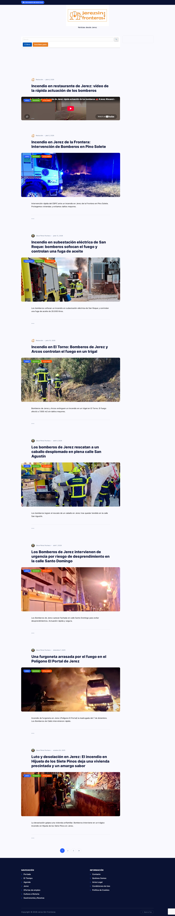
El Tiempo (28, 878)
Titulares (47, 100)
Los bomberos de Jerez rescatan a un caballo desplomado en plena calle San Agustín (66, 451)
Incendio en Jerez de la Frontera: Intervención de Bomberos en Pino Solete (68, 144)
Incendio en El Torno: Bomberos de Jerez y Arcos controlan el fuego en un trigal (69, 349)
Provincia (29, 261)
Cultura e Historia (31, 894)
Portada (27, 874)
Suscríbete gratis (40, 44)
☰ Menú (27, 44)
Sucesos (36, 100)
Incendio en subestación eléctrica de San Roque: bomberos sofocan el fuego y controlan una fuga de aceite (68, 246)
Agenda (27, 882)
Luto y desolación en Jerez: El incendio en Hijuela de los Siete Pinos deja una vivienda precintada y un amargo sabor (70, 761)
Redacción (39, 79)
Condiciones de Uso (101, 886)
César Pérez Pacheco (43, 236)
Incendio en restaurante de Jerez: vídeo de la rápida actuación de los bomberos (70, 88)
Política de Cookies (100, 890)
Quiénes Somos (99, 878)
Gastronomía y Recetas (34, 898)
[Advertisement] (70, 63)
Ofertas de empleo (32, 890)
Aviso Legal (97, 882)
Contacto (96, 874)
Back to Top (148, 912)
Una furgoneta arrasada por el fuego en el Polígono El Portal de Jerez (68, 658)
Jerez (27, 100)
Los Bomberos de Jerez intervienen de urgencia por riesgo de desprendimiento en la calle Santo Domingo (70, 556)
